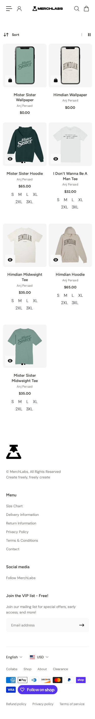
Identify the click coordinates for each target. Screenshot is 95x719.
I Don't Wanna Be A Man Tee (70, 176)
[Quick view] (10, 159)
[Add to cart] (10, 80)
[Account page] (19, 8)
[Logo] (47, 8)
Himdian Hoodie (70, 274)
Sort (15, 34)
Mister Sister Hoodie (25, 173)
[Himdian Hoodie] (70, 245)
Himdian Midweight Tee (24, 277)
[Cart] (86, 8)
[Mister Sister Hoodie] (25, 144)
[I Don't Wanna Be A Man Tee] (70, 144)
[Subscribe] (82, 625)
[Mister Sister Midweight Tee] (25, 346)
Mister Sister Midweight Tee (25, 378)
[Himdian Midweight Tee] (25, 245)
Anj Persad (25, 106)
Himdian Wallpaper (70, 94)
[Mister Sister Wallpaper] (25, 65)
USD (40, 657)
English (12, 657)
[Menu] (9, 8)
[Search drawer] (76, 8)
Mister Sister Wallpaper (25, 97)
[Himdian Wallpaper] (70, 65)
